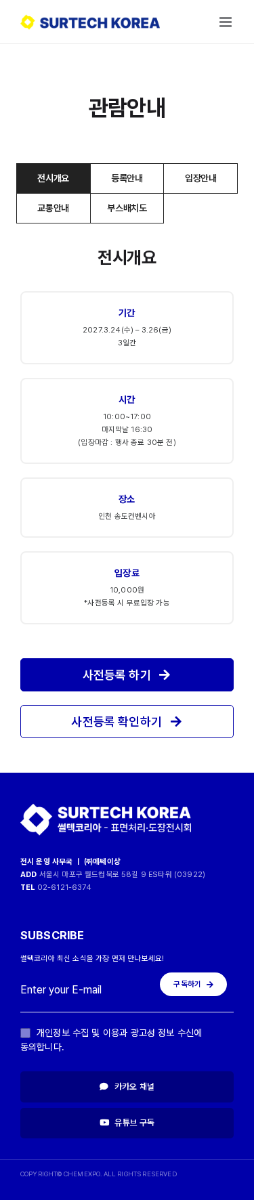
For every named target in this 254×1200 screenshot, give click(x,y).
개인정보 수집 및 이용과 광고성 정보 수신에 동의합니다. (111, 1039)
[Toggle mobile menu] (226, 22)
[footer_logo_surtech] (105, 806)
